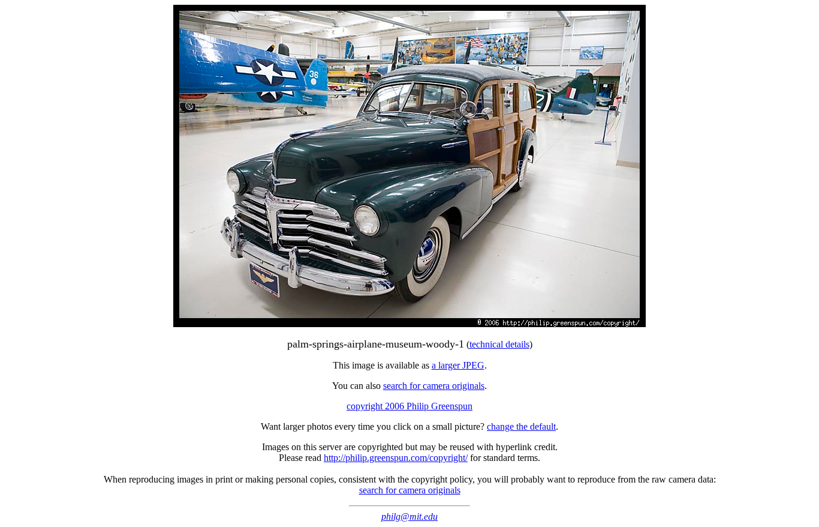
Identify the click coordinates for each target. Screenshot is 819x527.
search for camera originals (433, 386)
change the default (521, 426)
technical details (499, 344)
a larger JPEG (458, 365)
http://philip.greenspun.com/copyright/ (396, 458)
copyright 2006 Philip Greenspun (409, 406)
